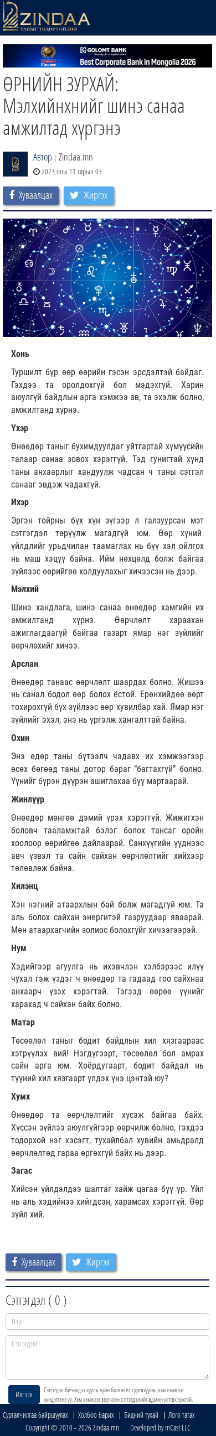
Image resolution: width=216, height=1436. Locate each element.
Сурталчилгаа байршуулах (35, 1414)
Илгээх (24, 1394)
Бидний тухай (141, 1414)
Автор (42, 156)
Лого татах (181, 1414)
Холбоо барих (96, 1414)
